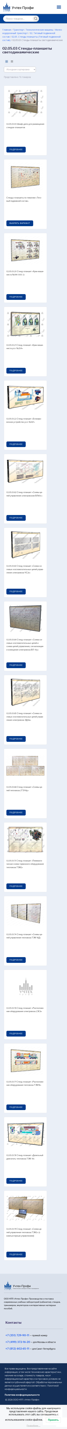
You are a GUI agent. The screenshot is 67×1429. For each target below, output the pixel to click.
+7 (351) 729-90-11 (17, 1335)
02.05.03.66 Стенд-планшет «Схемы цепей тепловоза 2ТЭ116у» (24, 789)
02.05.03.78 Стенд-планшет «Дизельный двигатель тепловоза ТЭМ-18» (24, 1157)
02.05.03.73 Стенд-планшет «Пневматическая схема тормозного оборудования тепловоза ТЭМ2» (25, 864)
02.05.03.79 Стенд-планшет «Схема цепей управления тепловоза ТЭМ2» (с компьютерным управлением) (24, 1232)
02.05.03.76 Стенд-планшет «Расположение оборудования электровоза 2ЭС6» (25, 1010)
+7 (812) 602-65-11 (17, 1348)
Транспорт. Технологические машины (33, 29)
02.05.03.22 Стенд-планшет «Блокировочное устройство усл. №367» (24, 420)
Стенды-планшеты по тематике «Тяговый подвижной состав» (24, 199)
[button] (58, 6)
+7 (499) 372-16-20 (17, 1342)
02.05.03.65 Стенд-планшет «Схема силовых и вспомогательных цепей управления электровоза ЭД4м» (25, 717)
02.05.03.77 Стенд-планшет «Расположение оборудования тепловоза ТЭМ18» (25, 1083)
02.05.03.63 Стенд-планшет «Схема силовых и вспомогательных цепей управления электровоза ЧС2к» (25, 569)
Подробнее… (33, 1425)
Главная (6, 29)
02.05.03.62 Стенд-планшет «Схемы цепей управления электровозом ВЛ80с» (24, 494)
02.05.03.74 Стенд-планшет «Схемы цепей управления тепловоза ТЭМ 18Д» (24, 936)
